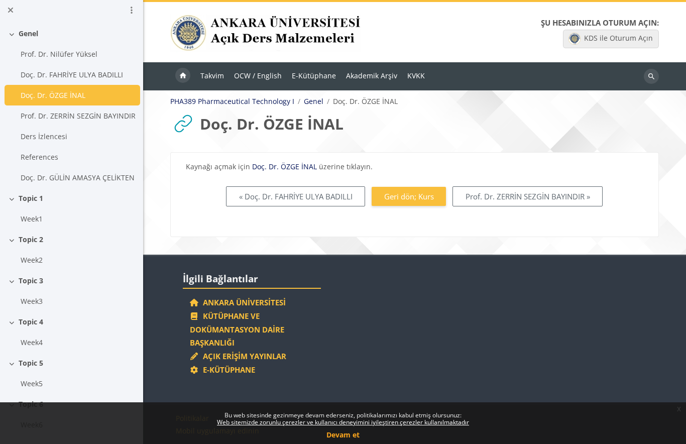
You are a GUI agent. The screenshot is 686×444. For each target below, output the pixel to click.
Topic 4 (31, 321)
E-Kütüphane (227, 370)
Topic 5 (31, 363)
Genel (28, 33)
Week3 (32, 301)
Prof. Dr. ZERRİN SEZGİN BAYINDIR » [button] (528, 196)
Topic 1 (31, 198)
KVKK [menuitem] (416, 75)
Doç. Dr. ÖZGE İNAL (53, 95)
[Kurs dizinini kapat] (11, 10)
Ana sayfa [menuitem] (182, 76)
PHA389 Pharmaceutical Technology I (232, 101)
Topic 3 (31, 280)
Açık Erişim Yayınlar (243, 356)
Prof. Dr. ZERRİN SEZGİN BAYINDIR (78, 116)
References (39, 157)
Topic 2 (31, 239)
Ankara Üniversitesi (242, 302)
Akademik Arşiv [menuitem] (371, 75)
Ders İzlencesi (44, 136)
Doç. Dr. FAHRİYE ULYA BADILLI (72, 74)
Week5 (32, 383)
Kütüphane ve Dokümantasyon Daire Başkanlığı (237, 329)
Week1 (32, 219)
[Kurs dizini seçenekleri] (132, 10)
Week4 (32, 342)
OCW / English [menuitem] (258, 75)
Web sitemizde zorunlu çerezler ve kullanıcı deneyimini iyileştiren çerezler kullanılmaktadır (343, 422)
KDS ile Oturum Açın (618, 38)
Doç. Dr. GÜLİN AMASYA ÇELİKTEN (78, 177)
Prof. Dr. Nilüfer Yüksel (59, 54)
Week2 (32, 260)
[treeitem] (72, 105)
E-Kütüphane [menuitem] (314, 75)
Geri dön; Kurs (409, 196)
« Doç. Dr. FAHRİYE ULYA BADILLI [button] (296, 196)
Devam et (343, 434)
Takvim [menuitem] (212, 75)
